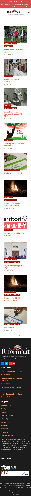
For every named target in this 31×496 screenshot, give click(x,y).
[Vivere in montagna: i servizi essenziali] (15, 67)
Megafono (3, 425)
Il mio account (19, 6)
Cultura (3, 419)
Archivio (3, 409)
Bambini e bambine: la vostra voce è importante (11, 379)
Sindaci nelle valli (9, 327)
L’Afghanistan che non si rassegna (11, 387)
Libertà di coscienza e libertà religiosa (12, 371)
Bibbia (2, 412)
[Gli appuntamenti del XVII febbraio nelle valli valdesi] (15, 283)
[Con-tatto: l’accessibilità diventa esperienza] (15, 221)
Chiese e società (5, 415)
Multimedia (4, 429)
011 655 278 (12, 485)
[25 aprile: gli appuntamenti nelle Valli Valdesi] (15, 131)
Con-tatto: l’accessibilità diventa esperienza (14, 234)
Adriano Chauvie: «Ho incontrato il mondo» (13, 50)
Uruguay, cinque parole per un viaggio (13, 266)
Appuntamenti (4, 406)
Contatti (13, 6)
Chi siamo (7, 4)
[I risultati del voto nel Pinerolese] (15, 161)
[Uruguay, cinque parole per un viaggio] (15, 250)
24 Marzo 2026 (8, 176)
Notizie (3, 432)
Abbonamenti (25, 4)
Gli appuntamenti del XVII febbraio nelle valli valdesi (12, 299)
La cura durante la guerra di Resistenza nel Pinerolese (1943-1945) (14, 114)
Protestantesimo (5, 435)
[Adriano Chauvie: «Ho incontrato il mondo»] (15, 34)
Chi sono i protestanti (16, 4)
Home (2, 4)
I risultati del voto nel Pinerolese (14, 173)
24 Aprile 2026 (8, 118)
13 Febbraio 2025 (9, 303)
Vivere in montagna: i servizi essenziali (12, 80)
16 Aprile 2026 (8, 148)
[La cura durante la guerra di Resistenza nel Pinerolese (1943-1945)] (15, 97)
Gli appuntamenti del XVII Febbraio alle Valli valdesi (12, 204)
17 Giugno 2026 (8, 54)
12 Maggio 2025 (8, 270)
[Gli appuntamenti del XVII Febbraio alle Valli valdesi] (15, 188)
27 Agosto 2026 (5, 374)
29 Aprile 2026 (8, 84)
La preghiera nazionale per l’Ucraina (11, 394)
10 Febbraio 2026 (9, 208)
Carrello (25, 6)
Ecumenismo (4, 422)
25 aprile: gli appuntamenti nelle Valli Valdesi (14, 144)
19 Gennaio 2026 (8, 238)
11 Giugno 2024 (8, 330)
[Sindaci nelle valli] (15, 315)
